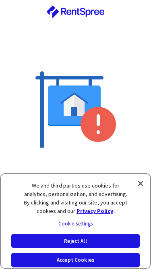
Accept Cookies (75, 259)
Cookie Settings (75, 223)
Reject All (75, 241)
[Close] (140, 183)
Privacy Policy (95, 211)
